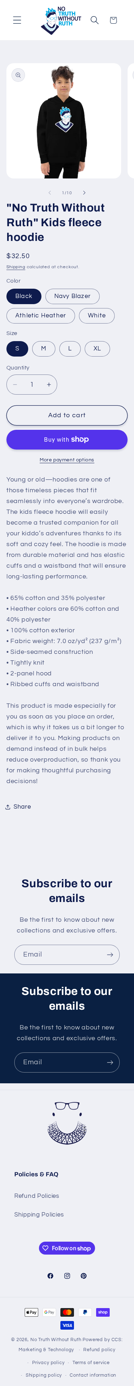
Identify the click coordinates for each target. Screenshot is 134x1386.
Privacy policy (48, 1362)
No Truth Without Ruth (55, 1339)
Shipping (15, 267)
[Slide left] (50, 193)
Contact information (93, 1375)
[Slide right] (84, 193)
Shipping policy (44, 1375)
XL (97, 348)
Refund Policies (36, 1196)
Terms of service (91, 1362)
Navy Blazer (72, 296)
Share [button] (22, 807)
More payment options (67, 459)
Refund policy (99, 1349)
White (97, 315)
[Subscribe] (109, 955)
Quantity (18, 368)
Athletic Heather (40, 315)
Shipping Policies (39, 1214)
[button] (17, 20)
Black (24, 296)
